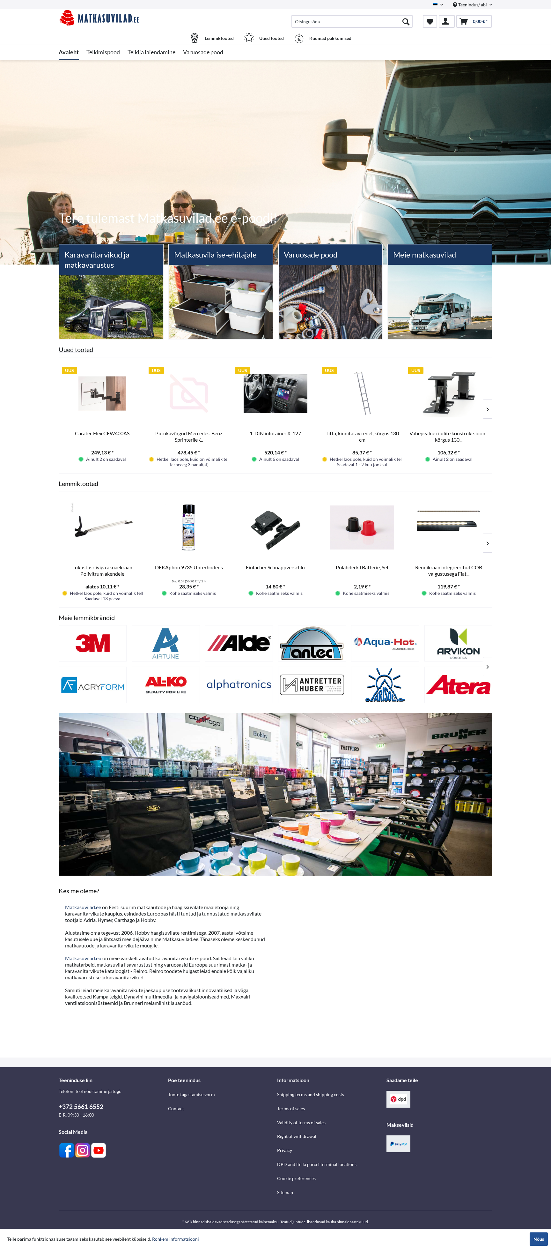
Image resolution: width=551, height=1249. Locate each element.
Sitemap (285, 1192)
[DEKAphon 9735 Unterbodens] (189, 527)
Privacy (284, 1150)
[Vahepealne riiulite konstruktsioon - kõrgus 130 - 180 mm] (448, 393)
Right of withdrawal (296, 1136)
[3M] (93, 643)
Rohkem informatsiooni (175, 1239)
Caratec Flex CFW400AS (102, 433)
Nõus (538, 1239)
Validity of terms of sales (301, 1122)
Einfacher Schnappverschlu (275, 567)
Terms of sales (291, 1108)
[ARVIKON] (458, 643)
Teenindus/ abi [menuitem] (472, 4)
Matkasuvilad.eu (83, 958)
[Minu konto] (447, 21)
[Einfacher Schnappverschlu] (275, 527)
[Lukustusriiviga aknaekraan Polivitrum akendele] (102, 527)
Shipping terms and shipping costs (310, 1094)
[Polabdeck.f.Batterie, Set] (362, 527)
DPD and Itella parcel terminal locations (316, 1164)
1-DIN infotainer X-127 (275, 433)
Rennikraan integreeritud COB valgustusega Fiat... (448, 570)
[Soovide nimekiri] (430, 21)
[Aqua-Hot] (385, 643)
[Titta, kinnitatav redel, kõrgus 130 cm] (362, 393)
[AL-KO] (166, 685)
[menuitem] (352, 21)
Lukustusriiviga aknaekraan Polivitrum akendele (102, 570)
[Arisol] (385, 685)
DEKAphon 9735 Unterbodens (189, 567)
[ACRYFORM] (93, 685)
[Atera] (458, 685)
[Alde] (239, 643)
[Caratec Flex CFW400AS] (102, 393)
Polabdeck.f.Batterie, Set (362, 567)
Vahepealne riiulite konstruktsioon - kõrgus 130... (448, 436)
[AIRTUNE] (166, 643)
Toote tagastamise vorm (191, 1094)
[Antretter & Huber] (312, 685)
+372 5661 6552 (81, 1106)
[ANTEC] (312, 643)
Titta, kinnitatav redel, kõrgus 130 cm (362, 436)
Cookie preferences (296, 1178)
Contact (176, 1108)
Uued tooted (76, 349)
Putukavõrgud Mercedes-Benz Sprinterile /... (188, 436)
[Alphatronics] (239, 685)
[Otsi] (406, 21)
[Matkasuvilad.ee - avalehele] (112, 18)
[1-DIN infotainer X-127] (275, 393)
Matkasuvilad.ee (83, 907)
